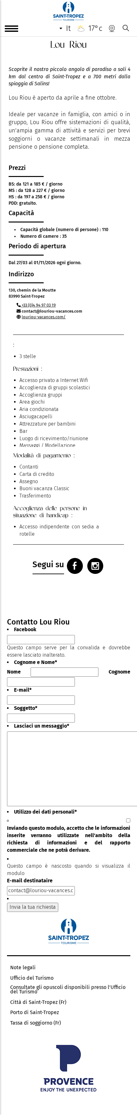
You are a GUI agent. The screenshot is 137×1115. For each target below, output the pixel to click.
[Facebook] (75, 566)
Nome (14, 672)
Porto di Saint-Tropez (34, 1012)
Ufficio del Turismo (32, 978)
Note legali (23, 967)
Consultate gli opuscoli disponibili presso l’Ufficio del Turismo (68, 989)
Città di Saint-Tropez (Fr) (38, 1002)
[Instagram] (95, 566)
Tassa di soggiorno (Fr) (35, 1023)
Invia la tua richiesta (33, 907)
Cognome (119, 672)
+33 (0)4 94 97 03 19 (38, 305)
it (68, 28)
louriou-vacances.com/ (44, 316)
